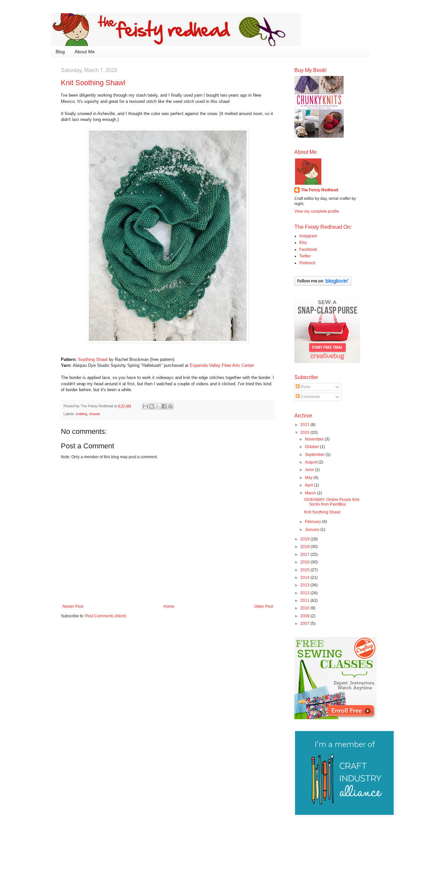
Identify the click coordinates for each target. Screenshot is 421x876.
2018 (305, 546)
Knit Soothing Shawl (322, 512)
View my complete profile (316, 211)
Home (168, 606)
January (312, 529)
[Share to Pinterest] (170, 406)
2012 (305, 593)
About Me (85, 51)
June (310, 469)
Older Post (263, 606)
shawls (94, 414)
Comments (310, 396)
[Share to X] (158, 406)
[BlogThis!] (151, 406)
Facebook (308, 249)
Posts (305, 387)
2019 (305, 539)
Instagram (308, 236)
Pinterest (307, 263)
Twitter (305, 256)
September (315, 454)
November (315, 439)
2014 (305, 577)
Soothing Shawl (93, 359)
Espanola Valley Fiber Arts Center (222, 365)
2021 (305, 424)
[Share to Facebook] (164, 406)
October (312, 446)
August (311, 462)
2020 (305, 432)
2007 (305, 623)
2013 (305, 585)
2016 (305, 562)
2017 (305, 554)
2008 (305, 616)
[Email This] (145, 406)
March (311, 493)
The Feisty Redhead (319, 190)
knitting (81, 414)
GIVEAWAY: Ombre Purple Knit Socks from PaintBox (331, 502)
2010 (305, 608)
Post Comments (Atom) (105, 616)
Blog (60, 51)
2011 (305, 600)
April (309, 485)
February (313, 521)
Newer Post (72, 606)
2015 (305, 570)
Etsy (303, 242)
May (309, 477)
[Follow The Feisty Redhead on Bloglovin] (322, 284)
